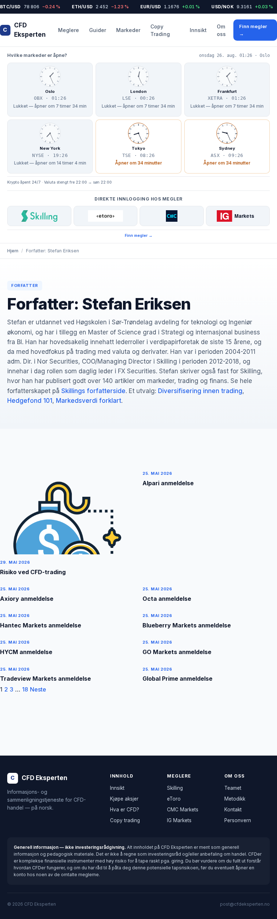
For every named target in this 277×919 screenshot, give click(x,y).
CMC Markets (182, 809)
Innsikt (198, 30)
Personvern (237, 820)
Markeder (128, 30)
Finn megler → (253, 29)
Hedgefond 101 (29, 400)
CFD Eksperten (24, 30)
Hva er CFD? (124, 809)
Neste (38, 689)
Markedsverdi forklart (88, 400)
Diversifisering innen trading (200, 391)
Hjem (12, 250)
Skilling (175, 788)
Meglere (68, 30)
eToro (174, 799)
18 (25, 689)
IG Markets (179, 820)
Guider (97, 30)
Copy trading (125, 820)
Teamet (232, 788)
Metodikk (234, 799)
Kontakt (233, 809)
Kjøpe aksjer (124, 799)
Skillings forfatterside (93, 391)
